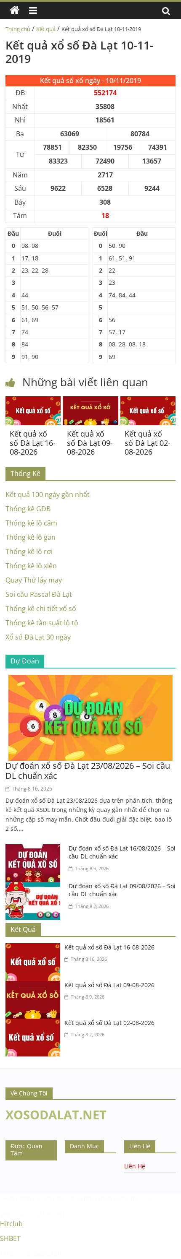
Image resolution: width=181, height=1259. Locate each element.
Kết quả (46, 29)
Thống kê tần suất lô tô (41, 622)
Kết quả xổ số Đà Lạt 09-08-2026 (90, 443)
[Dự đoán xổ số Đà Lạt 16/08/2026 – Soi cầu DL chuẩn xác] (34, 849)
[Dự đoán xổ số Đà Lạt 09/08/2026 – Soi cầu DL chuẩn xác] (34, 887)
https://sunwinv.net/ (32, 1253)
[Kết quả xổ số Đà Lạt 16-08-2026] (33, 401)
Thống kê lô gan (30, 537)
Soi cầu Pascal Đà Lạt (38, 594)
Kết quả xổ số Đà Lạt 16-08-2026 (33, 443)
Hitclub (11, 1223)
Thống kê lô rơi (29, 551)
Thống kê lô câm (31, 523)
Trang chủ (17, 29)
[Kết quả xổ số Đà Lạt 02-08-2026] (148, 401)
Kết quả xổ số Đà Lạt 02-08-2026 (147, 443)
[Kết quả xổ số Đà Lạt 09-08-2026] (90, 401)
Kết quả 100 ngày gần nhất (47, 494)
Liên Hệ (134, 1166)
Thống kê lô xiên (31, 565)
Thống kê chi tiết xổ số (40, 608)
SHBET (9, 1198)
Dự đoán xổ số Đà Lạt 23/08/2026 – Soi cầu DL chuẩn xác (87, 770)
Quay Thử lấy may (33, 580)
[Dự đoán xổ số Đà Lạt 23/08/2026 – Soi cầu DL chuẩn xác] (90, 679)
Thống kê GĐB (28, 508)
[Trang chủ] (14, 10)
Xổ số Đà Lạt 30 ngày (38, 637)
